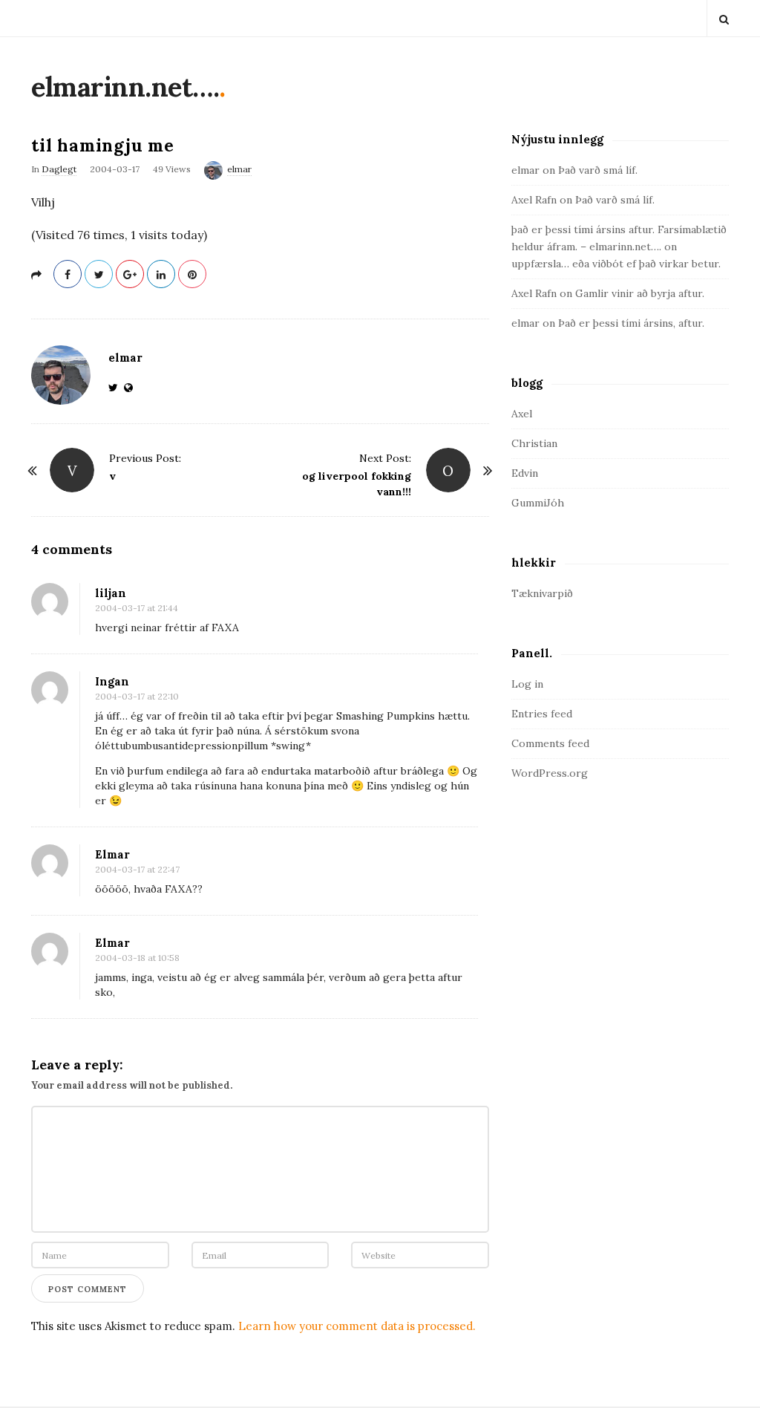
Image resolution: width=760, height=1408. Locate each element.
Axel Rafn (534, 199)
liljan (110, 593)
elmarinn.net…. (125, 87)
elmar (239, 169)
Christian (534, 443)
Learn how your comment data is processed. (357, 1326)
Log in (527, 684)
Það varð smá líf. (598, 170)
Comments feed (550, 743)
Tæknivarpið (542, 593)
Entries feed (541, 713)
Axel (521, 413)
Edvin (524, 473)
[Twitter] (116, 387)
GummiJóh (537, 502)
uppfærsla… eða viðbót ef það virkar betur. (616, 263)
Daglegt (59, 169)
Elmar (112, 854)
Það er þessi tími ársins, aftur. (631, 323)
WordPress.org (549, 773)
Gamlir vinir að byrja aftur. (639, 293)
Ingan (112, 681)
